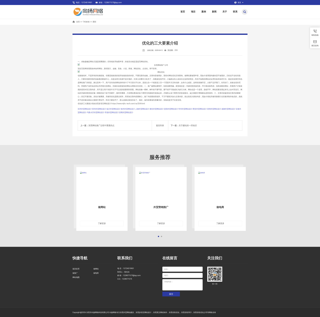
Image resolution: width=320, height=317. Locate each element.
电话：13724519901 (84, 2)
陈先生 (127, 272)
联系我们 (124, 258)
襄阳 (94, 22)
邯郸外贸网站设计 (126, 112)
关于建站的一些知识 (188, 125)
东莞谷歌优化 (174, 312)
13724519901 (128, 268)
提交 (171, 294)
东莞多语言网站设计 (143, 312)
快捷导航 (80, 258)
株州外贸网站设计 (128, 109)
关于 (224, 11)
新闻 (214, 11)
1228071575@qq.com (132, 275)
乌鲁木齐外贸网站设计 (95, 112)
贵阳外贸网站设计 (171, 109)
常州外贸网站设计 (185, 109)
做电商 (96, 273)
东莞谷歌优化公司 (200, 312)
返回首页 (76, 269)
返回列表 (160, 125)
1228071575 (127, 279)
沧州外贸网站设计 (85, 109)
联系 (235, 11)
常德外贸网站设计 (112, 112)
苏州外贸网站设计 (99, 109)
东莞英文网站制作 (160, 312)
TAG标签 (86, 22)
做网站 (96, 269)
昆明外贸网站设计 (214, 109)
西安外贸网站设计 (200, 109)
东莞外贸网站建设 (127, 312)
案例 (204, 11)
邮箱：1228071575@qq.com (110, 2)
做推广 (75, 273)
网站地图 (76, 277)
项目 (193, 11)
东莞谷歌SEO (186, 312)
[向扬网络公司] (97, 12)
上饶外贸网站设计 (142, 109)
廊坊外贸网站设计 (157, 109)
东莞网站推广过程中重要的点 (101, 125)
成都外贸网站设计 (229, 109)
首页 (182, 11)
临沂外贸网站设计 (113, 109)
